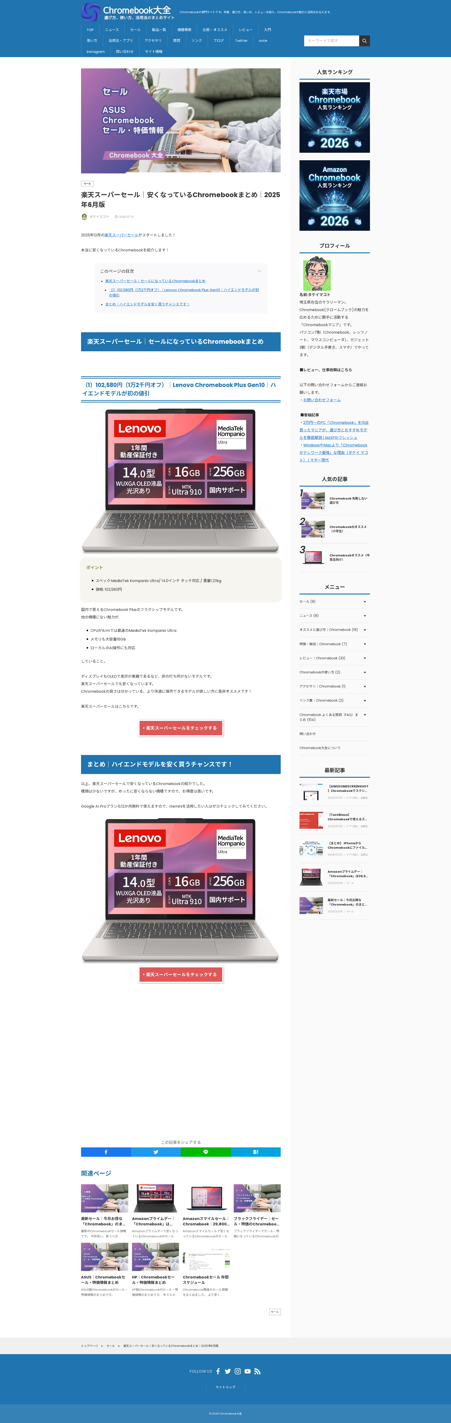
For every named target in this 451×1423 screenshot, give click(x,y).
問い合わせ (125, 51)
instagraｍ (96, 51)
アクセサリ (153, 40)
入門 (267, 29)
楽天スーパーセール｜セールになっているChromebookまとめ (155, 280)
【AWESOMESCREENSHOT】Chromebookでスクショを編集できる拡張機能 (348, 790)
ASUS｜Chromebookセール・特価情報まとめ (103, 1279)
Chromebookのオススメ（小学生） (348, 529)
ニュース (112, 29)
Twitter (241, 40)
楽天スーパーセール (121, 235)
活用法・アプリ (121, 40)
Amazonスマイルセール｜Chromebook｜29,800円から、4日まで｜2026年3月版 (206, 1226)
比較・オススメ (215, 29)
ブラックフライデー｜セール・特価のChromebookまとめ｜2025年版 (256, 1224)
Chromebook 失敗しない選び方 (348, 500)
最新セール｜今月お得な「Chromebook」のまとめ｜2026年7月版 (103, 1224)
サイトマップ (225, 1387)
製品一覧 (159, 29)
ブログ (218, 40)
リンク (196, 40)
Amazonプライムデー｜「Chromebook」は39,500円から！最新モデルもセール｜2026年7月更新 (349, 878)
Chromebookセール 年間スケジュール (206, 1279)
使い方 (92, 40)
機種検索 (184, 29)
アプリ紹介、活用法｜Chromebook (358, 798)
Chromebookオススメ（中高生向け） (350, 557)
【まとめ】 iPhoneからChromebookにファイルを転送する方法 (348, 847)
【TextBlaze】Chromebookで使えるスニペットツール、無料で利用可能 (348, 821)
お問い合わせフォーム (322, 400)
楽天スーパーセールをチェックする (181, 728)
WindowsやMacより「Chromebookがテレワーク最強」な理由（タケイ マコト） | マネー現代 (333, 452)
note (263, 40)
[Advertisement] (216, 1061)
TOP (90, 29)
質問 (176, 40)
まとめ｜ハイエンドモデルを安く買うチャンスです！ (147, 304)
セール (135, 29)
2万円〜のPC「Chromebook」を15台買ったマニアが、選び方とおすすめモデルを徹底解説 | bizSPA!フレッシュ (334, 430)
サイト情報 (154, 51)
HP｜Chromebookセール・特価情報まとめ (153, 1279)
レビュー (246, 29)
